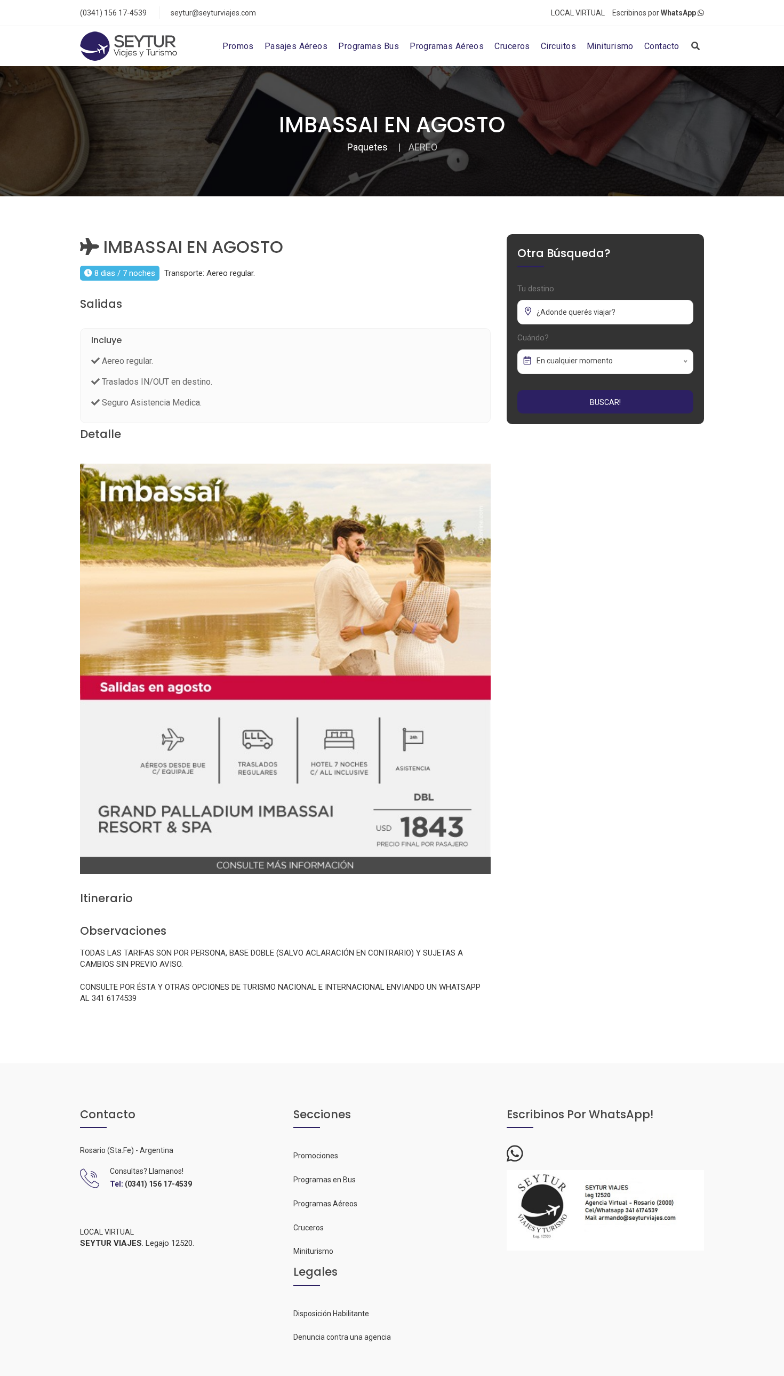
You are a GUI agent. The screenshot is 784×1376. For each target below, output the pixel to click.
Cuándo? (533, 338)
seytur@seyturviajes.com (213, 13)
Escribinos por (654, 13)
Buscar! (605, 402)
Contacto (661, 46)
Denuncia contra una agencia (342, 1337)
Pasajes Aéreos (296, 46)
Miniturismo (610, 46)
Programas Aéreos (447, 46)
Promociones (315, 1155)
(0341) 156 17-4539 (113, 13)
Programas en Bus (324, 1179)
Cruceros (512, 46)
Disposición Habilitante (331, 1313)
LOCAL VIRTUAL (578, 13)
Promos (238, 46)
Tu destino (535, 288)
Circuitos (558, 46)
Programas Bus (368, 46)
